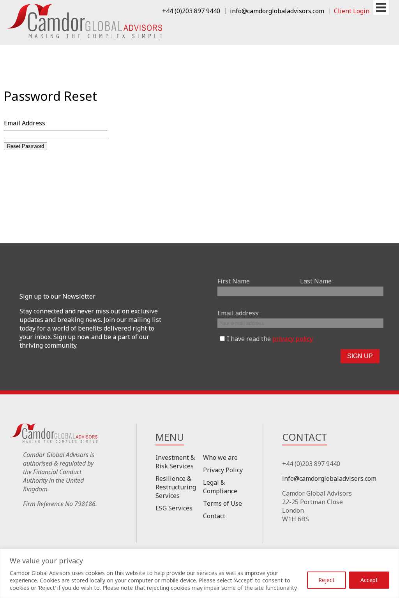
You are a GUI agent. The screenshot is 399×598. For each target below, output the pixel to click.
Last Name (316, 281)
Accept (369, 580)
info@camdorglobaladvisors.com (277, 11)
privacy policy (292, 338)
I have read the (270, 338)
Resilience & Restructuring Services (175, 487)
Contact (214, 516)
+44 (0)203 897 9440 (191, 11)
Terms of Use (222, 503)
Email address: (238, 313)
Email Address (24, 123)
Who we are (220, 457)
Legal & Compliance (220, 486)
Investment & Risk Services (175, 461)
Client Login (351, 11)
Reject (326, 580)
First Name (233, 281)
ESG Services (173, 508)
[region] (199, 573)
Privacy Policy (223, 470)
